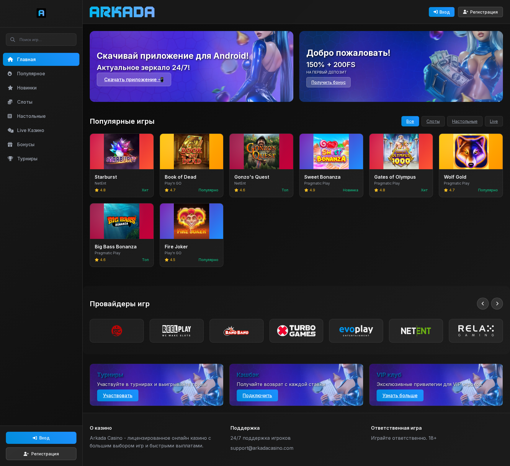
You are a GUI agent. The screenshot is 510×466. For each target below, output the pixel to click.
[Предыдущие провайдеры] (483, 303)
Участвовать (118, 395)
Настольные (465, 121)
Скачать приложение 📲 (134, 79)
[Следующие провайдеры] (497, 303)
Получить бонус (328, 82)
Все (410, 121)
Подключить (257, 395)
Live (494, 121)
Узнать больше (400, 395)
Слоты (433, 121)
